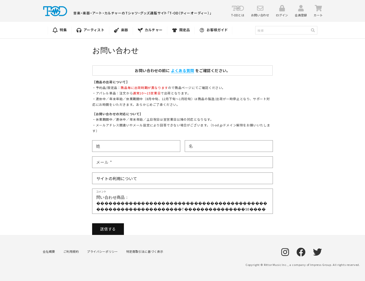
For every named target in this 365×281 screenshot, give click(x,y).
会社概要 (49, 251)
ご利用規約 (71, 251)
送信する (108, 228)
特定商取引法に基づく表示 (144, 251)
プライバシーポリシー (102, 251)
